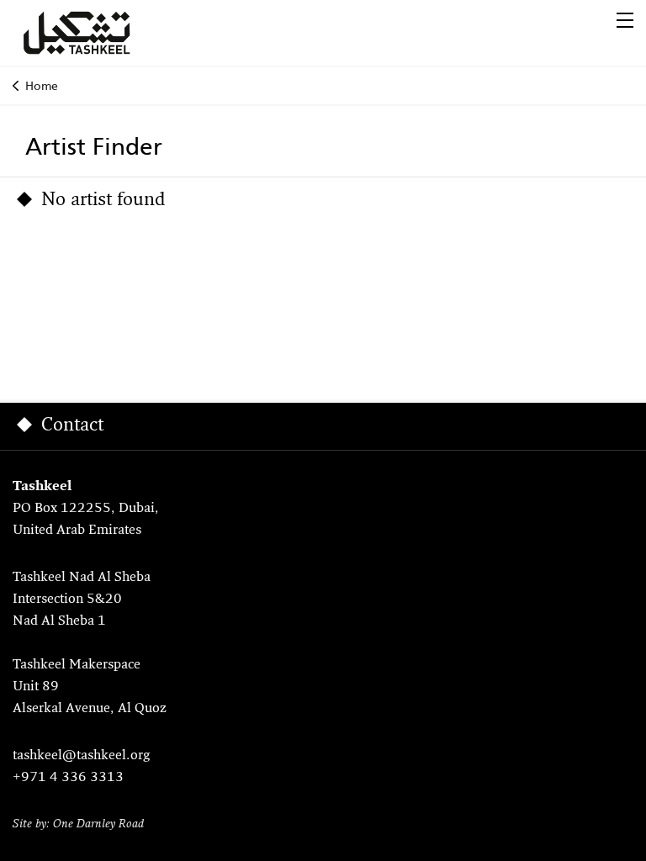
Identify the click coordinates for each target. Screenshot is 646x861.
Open (625, 20)
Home (41, 86)
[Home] (97, 33)
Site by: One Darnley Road (78, 824)
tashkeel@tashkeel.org (81, 756)
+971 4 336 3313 (68, 777)
